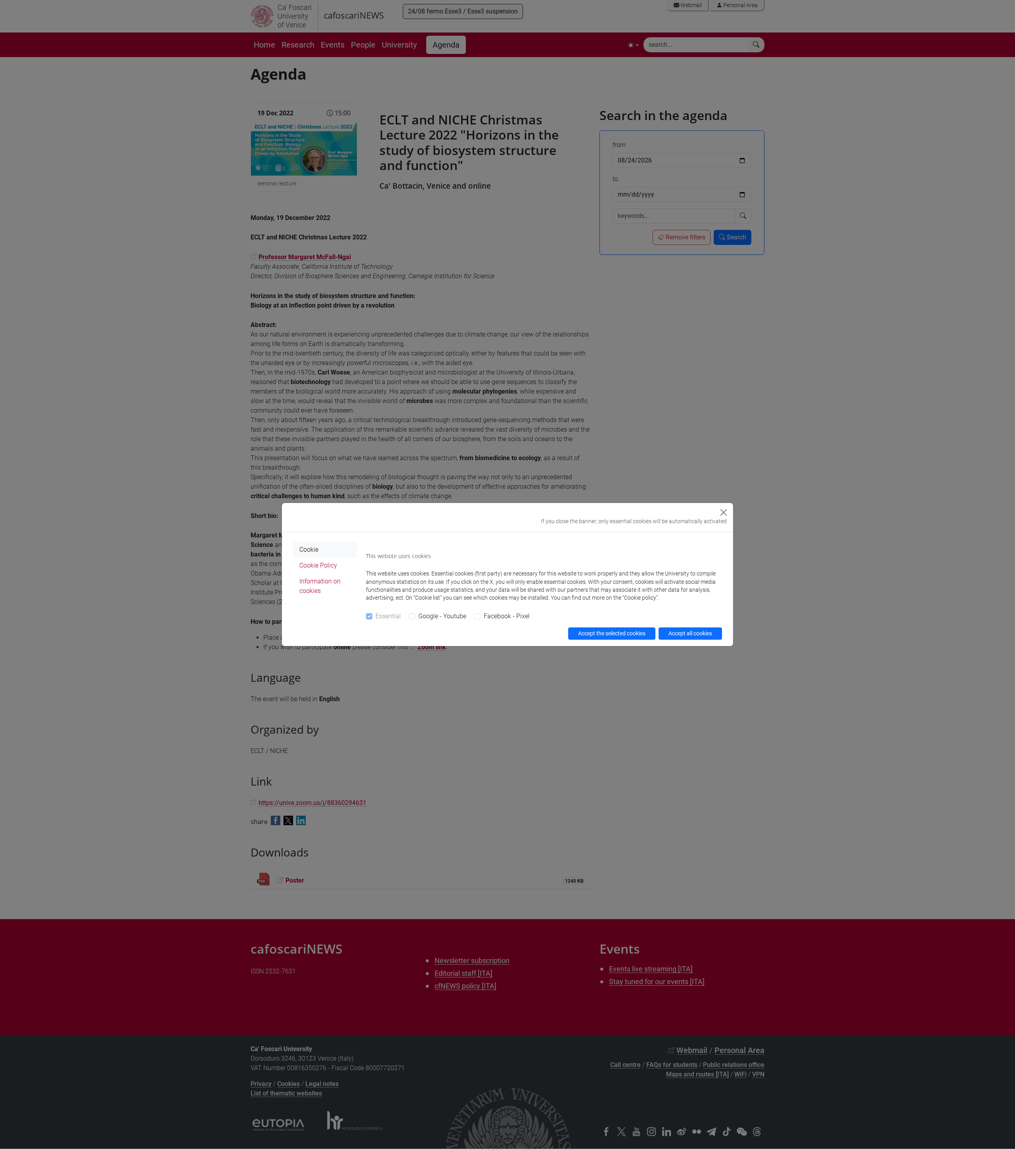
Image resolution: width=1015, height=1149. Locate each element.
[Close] (723, 512)
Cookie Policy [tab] (318, 565)
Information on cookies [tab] (320, 586)
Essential (388, 616)
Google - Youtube (442, 616)
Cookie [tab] (308, 549)
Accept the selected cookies (611, 633)
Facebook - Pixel (507, 616)
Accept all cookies (690, 633)
